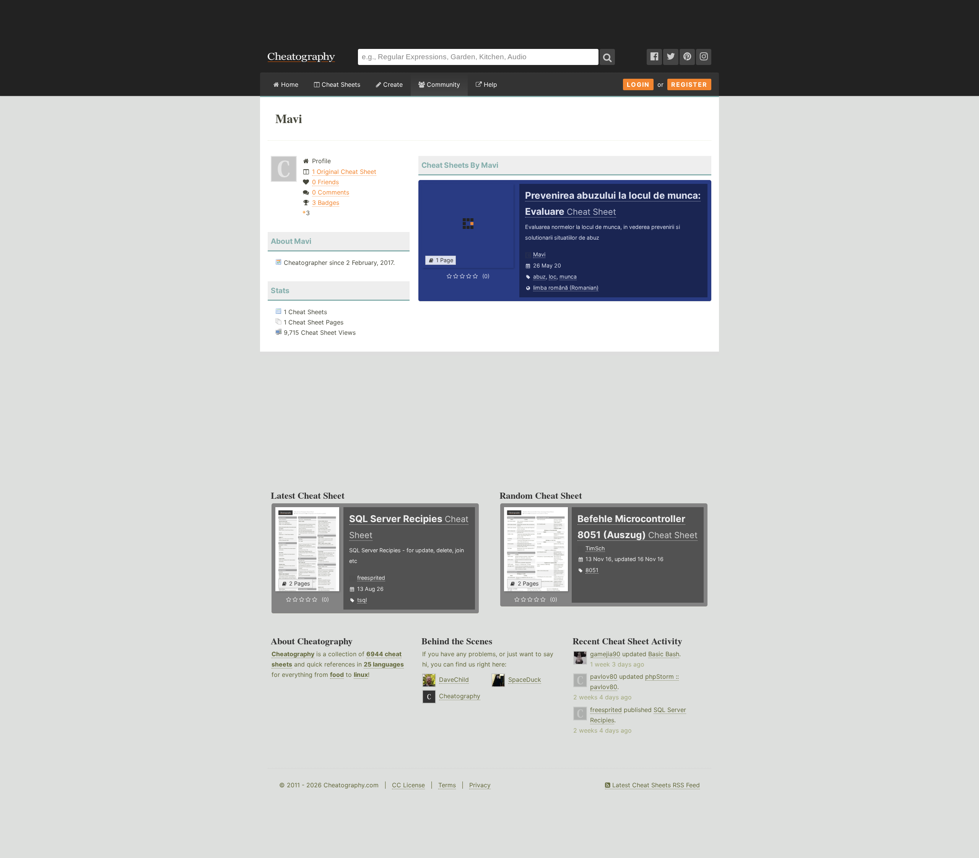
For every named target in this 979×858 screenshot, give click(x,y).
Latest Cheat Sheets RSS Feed (655, 785)
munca (568, 276)
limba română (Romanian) (565, 287)
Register (689, 84)
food (337, 674)
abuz (539, 276)
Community (442, 84)
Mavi (539, 254)
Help (489, 84)
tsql (362, 600)
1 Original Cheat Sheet (344, 171)
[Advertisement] (489, 20)
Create (392, 84)
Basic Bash (663, 654)
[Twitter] (670, 57)
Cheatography (293, 654)
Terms (447, 785)
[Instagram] (703, 57)
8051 (591, 570)
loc (552, 276)
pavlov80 (603, 676)
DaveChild (454, 679)
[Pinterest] (687, 57)
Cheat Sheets (340, 84)
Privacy (480, 785)
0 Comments (330, 192)
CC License (408, 785)
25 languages (384, 664)
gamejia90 (605, 654)
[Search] (607, 57)
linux (361, 674)
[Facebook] (654, 57)
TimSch (595, 548)
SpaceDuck (524, 679)
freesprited (371, 577)
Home (288, 84)
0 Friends (325, 182)
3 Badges (325, 202)
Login (638, 84)
